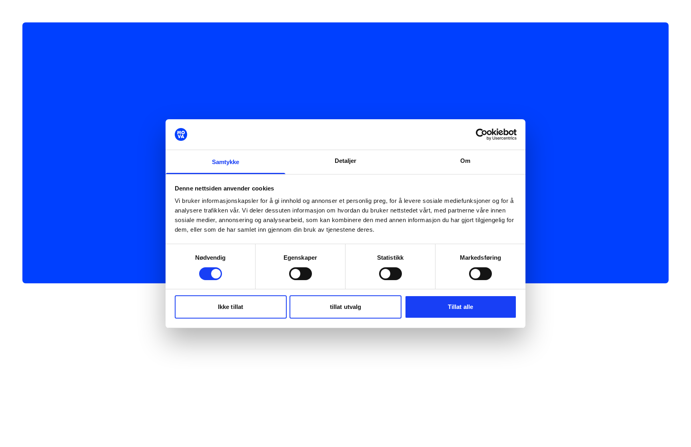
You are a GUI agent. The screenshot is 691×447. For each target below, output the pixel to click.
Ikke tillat (230, 306)
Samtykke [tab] (226, 161)
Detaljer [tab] (346, 160)
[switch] (300, 273)
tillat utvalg (345, 306)
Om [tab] (465, 160)
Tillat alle (460, 306)
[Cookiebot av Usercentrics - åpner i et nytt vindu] (482, 134)
